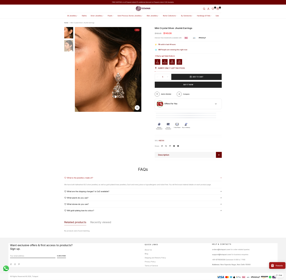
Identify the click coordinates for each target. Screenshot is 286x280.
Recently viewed (100, 222)
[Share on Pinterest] (170, 146)
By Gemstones (186, 16)
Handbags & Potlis (203, 16)
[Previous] (79, 69)
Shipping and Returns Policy (155, 258)
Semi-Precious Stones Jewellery (130, 16)
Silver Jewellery (96, 16)
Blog (146, 254)
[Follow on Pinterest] (19, 264)
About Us (148, 250)
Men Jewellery (152, 16)
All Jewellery (72, 16)
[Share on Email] (178, 146)
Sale (217, 16)
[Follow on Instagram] (15, 264)
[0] (213, 9)
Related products (75, 222)
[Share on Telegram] (174, 146)
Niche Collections (169, 16)
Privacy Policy (150, 262)
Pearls (110, 16)
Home (66, 23)
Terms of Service (151, 266)
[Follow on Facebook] (11, 264)
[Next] (137, 69)
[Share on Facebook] (162, 146)
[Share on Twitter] (166, 146)
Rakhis (84, 16)
